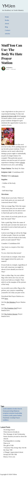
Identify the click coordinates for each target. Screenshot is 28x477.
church (19, 409)
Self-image (15, 176)
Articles (7, 34)
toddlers (5, 420)
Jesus (4, 411)
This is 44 (6, 443)
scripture (6, 413)
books (15, 409)
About (7, 23)
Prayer (17, 418)
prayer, (23, 116)
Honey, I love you (9, 457)
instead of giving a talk (8, 116)
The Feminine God (10, 308)
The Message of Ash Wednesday (14, 434)
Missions (16, 411)
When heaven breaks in (11, 432)
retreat (22, 162)
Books (7, 20)
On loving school (9, 430)
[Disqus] (14, 336)
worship (12, 418)
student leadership (15, 413)
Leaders (5, 415)
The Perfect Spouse (10, 314)
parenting (10, 411)
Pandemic (6, 418)
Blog (6, 27)
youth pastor (13, 415)
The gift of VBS (8, 445)
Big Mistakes (11, 302)
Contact (7, 30)
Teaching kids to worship (11, 441)
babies (19, 415)
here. (6, 298)
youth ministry (8, 409)
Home (7, 17)
